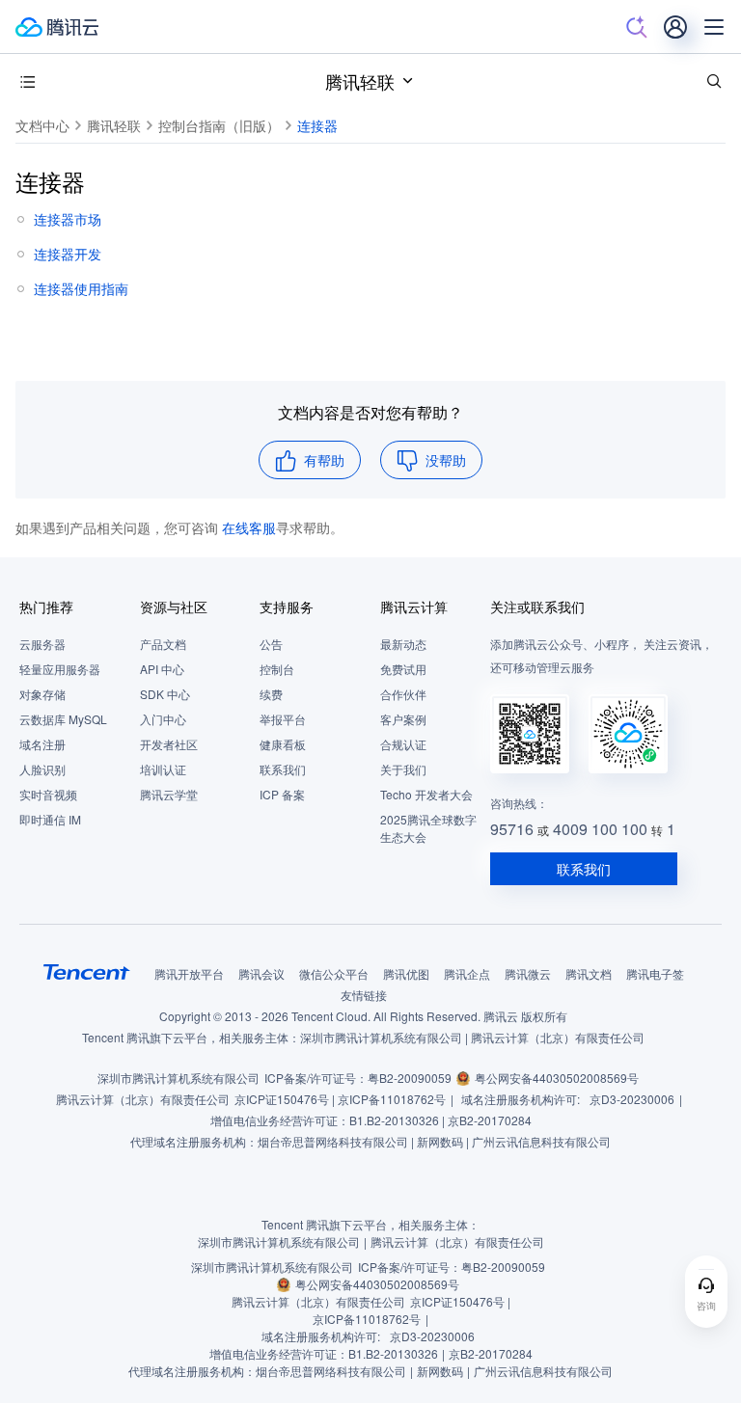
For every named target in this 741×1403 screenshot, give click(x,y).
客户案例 (403, 719)
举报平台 (283, 719)
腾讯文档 (588, 973)
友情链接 (364, 994)
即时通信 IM (50, 819)
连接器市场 (67, 219)
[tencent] (86, 972)
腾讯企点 (467, 973)
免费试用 (403, 669)
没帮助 (445, 460)
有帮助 (324, 460)
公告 (271, 643)
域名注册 (42, 744)
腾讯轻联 (360, 81)
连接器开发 (67, 253)
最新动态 (403, 643)
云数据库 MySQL (63, 719)
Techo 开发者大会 (426, 794)
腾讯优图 (406, 973)
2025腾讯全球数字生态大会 (428, 828)
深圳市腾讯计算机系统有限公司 (178, 1077)
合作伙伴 (403, 694)
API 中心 (162, 669)
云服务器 (42, 643)
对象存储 (42, 694)
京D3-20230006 (632, 1099)
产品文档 (163, 643)
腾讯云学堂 (169, 794)
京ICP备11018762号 (392, 1099)
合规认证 (403, 744)
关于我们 (403, 769)
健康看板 (283, 744)
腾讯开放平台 (189, 973)
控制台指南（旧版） (219, 125)
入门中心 (163, 719)
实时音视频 (48, 794)
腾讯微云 (528, 973)
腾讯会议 (261, 973)
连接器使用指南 (81, 288)
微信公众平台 (334, 973)
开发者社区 (169, 744)
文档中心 (42, 125)
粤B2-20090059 (410, 1077)
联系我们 (283, 769)
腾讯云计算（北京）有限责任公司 (143, 1099)
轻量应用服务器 (59, 669)
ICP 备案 (282, 794)
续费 (271, 694)
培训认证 (163, 769)
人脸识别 (42, 769)
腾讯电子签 (655, 973)
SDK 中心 (165, 694)
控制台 (277, 669)
